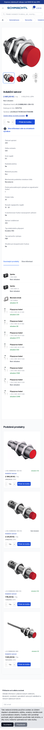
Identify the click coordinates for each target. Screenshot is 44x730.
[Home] (3, 20)
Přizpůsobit (20, 725)
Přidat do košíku (25, 122)
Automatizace (14, 20)
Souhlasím (7, 725)
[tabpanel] (22, 52)
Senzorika (28, 20)
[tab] (8, 78)
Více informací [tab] (27, 261)
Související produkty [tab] (11, 261)
